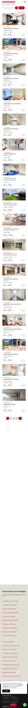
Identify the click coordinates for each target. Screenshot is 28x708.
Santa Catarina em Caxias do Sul (11, 645)
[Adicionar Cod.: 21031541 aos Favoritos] (23, 210)
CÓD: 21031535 (7, 377)
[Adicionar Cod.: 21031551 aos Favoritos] (23, 110)
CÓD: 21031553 (7, 152)
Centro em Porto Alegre (8, 616)
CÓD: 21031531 (7, 327)
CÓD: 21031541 (7, 202)
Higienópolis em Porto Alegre (10, 620)
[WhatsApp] (25, 705)
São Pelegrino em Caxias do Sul (10, 664)
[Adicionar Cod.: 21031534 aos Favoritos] (23, 185)
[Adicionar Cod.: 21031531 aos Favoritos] (23, 335)
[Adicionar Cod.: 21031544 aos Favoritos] (23, 235)
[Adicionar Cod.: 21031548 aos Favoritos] (23, 285)
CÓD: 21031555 (7, 52)
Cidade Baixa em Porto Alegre (10, 601)
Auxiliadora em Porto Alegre (9, 605)
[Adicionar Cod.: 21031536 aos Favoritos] (23, 410)
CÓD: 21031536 (7, 402)
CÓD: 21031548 (7, 277)
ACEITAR (6, 691)
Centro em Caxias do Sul (9, 661)
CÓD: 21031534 (7, 177)
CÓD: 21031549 (7, 302)
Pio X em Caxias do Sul (8, 641)
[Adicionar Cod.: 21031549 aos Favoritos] (23, 310)
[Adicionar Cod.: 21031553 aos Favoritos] (23, 160)
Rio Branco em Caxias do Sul (10, 657)
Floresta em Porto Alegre (9, 609)
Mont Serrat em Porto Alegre (9, 628)
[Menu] (25, 2)
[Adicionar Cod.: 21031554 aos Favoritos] (23, 35)
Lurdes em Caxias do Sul (9, 672)
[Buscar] (16, 7)
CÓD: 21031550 (7, 77)
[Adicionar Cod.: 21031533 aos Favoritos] (23, 360)
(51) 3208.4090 (14, 702)
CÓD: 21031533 (7, 352)
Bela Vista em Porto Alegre (9, 632)
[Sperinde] (8, 2)
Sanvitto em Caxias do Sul (9, 649)
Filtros (21, 7)
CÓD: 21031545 (7, 252)
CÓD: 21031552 (7, 127)
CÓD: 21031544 (7, 227)
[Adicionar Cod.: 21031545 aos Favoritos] (23, 260)
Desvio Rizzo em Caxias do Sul (10, 653)
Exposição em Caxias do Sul (10, 668)
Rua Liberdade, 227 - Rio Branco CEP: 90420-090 (9, 697)
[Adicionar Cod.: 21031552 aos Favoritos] (23, 135)
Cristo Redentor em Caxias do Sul (11, 676)
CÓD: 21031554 (7, 27)
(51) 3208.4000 (15, 698)
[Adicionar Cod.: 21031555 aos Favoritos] (23, 60)
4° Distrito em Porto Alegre (9, 635)
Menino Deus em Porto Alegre (10, 612)
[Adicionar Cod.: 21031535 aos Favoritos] (23, 385)
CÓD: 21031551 (7, 102)
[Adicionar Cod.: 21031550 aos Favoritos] (23, 85)
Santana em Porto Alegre (9, 624)
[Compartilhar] (21, 35)
